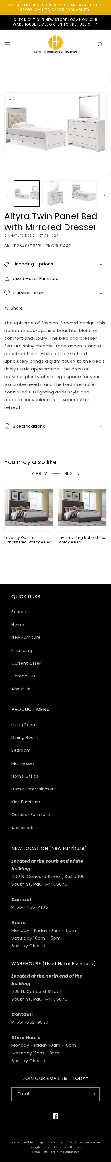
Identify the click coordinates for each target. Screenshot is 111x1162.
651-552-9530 (32, 1022)
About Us (20, 689)
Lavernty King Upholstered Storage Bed (82, 539)
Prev (41, 473)
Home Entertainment (34, 789)
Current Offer (26, 663)
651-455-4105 (32, 907)
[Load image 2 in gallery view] (55, 193)
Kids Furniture (25, 802)
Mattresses (23, 763)
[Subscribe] (93, 1094)
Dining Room (24, 737)
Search (18, 612)
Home (17, 624)
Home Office (25, 776)
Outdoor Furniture (30, 814)
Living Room (24, 725)
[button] (7, 44)
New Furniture (26, 637)
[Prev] (6, 195)
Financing (21, 650)
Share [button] (17, 308)
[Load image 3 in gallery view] (84, 193)
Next (69, 473)
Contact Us (23, 676)
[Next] (104, 195)
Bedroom (21, 750)
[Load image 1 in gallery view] (27, 193)
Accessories (24, 828)
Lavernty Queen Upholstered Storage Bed (28, 539)
